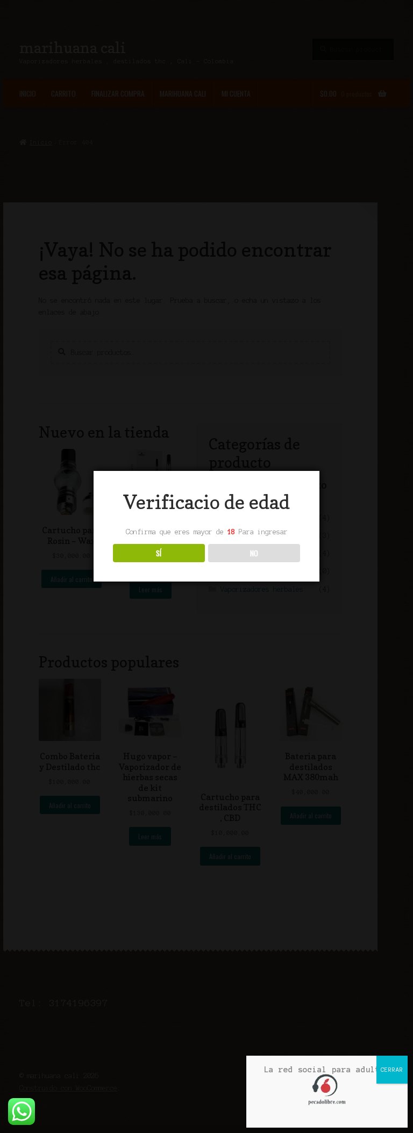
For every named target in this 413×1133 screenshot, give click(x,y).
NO (254, 553)
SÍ (158, 553)
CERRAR (392, 1069)
